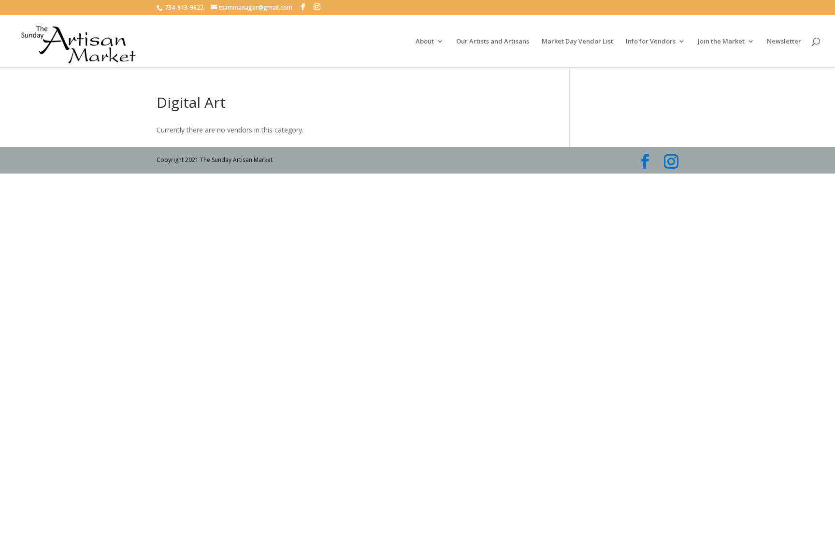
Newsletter (784, 41)
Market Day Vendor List (577, 41)
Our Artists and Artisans (492, 41)
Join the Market (721, 41)
